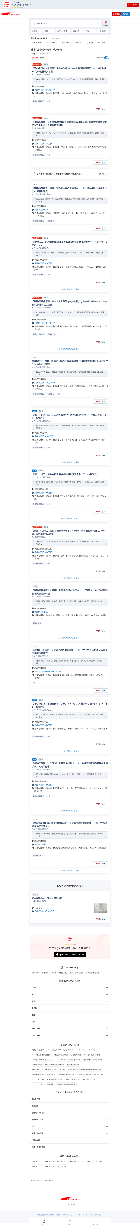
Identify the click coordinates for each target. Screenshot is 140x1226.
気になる (101, 109)
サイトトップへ (70, 1204)
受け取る (102, 174)
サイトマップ (83, 1215)
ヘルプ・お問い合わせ (96, 1215)
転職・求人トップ (36, 1180)
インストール (133, 5)
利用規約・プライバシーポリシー (66, 1215)
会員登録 (116, 14)
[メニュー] (135, 13)
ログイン (125, 14)
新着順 (42, 58)
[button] (71, 4)
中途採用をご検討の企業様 (45, 1215)
